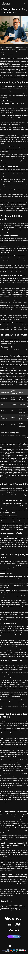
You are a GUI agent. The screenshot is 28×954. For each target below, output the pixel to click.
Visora (24, 544)
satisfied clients (10, 288)
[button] (25, 3)
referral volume (21, 75)
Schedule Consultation (14, 936)
